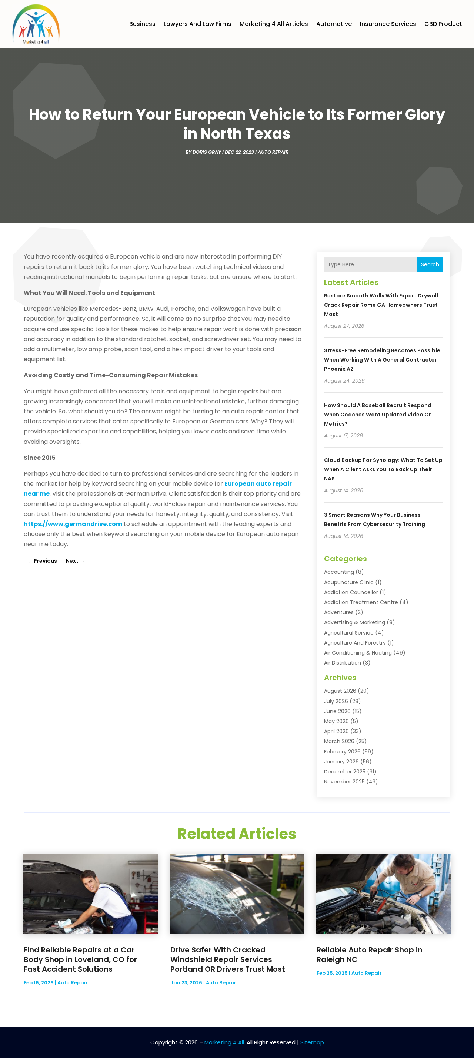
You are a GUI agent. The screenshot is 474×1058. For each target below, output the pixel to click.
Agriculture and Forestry (355, 642)
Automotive (334, 24)
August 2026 (340, 691)
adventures (339, 612)
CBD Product (443, 24)
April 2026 (336, 731)
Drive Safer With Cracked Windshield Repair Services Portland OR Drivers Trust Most (227, 959)
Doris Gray (207, 152)
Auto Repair (273, 152)
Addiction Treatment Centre (361, 602)
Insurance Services (388, 24)
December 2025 (344, 771)
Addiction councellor (351, 592)
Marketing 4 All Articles (274, 24)
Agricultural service (349, 632)
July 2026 (336, 701)
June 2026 (337, 711)
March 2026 (339, 741)
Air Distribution (342, 662)
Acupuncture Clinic (349, 582)
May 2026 (336, 721)
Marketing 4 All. (224, 1042)
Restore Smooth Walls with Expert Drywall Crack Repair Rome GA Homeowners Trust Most (381, 305)
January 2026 (341, 761)
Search (430, 264)
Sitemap (312, 1042)
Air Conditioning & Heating (358, 652)
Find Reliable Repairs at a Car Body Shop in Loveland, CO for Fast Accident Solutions (80, 959)
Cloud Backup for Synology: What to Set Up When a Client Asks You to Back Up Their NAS (383, 469)
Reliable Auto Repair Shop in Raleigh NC (370, 955)
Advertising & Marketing (354, 622)
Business (142, 24)
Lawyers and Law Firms (197, 24)
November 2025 (344, 781)
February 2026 (342, 751)
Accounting (339, 572)
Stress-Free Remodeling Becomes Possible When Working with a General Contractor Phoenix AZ (382, 360)
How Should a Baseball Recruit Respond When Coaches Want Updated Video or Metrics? (377, 414)
